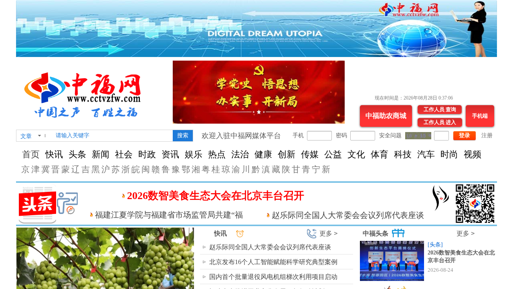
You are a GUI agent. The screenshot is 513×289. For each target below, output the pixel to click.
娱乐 (193, 154)
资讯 (170, 154)
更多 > (328, 233)
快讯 (54, 154)
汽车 (426, 154)
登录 (464, 135)
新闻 (100, 154)
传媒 (310, 154)
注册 (487, 135)
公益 (333, 154)
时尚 (449, 154)
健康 (263, 154)
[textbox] (113, 135)
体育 (379, 154)
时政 (147, 154)
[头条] (435, 245)
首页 (31, 154)
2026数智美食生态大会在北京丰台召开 (215, 195)
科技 (403, 154)
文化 (356, 154)
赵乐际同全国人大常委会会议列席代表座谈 (348, 215)
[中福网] (86, 92)
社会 (124, 154)
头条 (77, 154)
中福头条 (375, 233)
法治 (240, 154)
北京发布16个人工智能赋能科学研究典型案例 (273, 261)
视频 (472, 154)
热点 (217, 154)
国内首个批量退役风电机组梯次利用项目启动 (273, 276)
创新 (286, 154)
